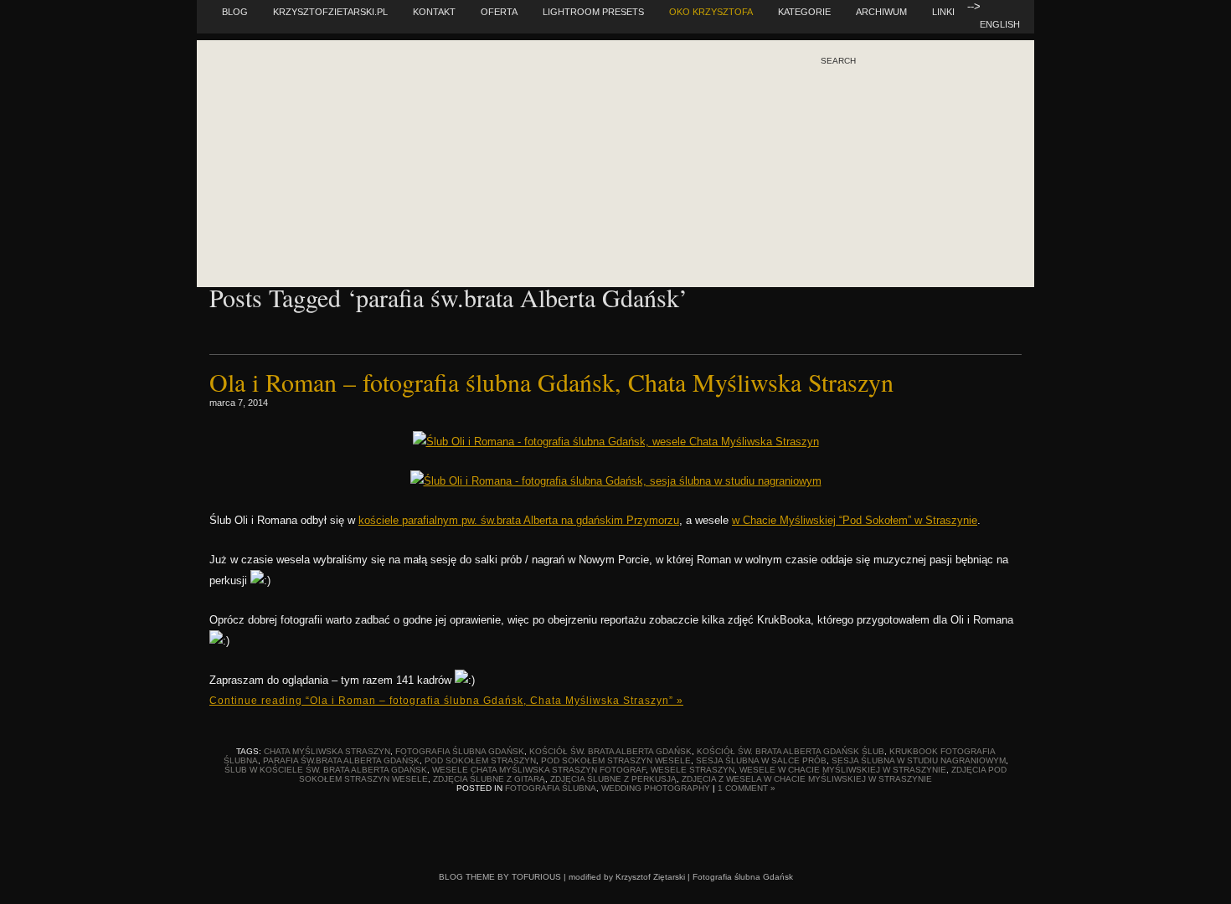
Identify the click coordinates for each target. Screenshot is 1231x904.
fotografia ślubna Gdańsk (459, 751)
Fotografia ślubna (550, 788)
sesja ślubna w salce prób (761, 760)
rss (863, 133)
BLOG (235, 12)
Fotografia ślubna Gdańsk (743, 876)
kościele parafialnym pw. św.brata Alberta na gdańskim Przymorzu (518, 520)
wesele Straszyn (692, 769)
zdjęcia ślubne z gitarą (489, 778)
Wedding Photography (655, 788)
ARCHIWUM (881, 12)
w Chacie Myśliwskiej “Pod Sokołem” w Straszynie (854, 520)
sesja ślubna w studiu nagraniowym (919, 760)
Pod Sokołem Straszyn (480, 760)
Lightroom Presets (593, 12)
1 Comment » (746, 788)
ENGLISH (1000, 24)
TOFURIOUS (536, 876)
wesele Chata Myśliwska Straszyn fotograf (539, 769)
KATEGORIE (804, 12)
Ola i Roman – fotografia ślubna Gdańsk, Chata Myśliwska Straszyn (551, 381)
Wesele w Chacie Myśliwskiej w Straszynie (842, 769)
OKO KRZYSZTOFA (711, 12)
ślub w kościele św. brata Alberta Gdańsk (325, 769)
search (838, 61)
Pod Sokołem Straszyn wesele (616, 760)
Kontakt (434, 12)
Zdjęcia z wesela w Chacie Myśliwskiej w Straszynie (807, 778)
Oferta (499, 12)
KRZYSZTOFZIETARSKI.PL (330, 12)
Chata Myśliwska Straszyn (327, 751)
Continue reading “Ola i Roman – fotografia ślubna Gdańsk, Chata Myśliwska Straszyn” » (446, 700)
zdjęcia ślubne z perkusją (613, 778)
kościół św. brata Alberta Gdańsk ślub (790, 751)
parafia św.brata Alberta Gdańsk (341, 760)
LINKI (943, 12)
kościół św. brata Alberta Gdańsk (610, 751)
